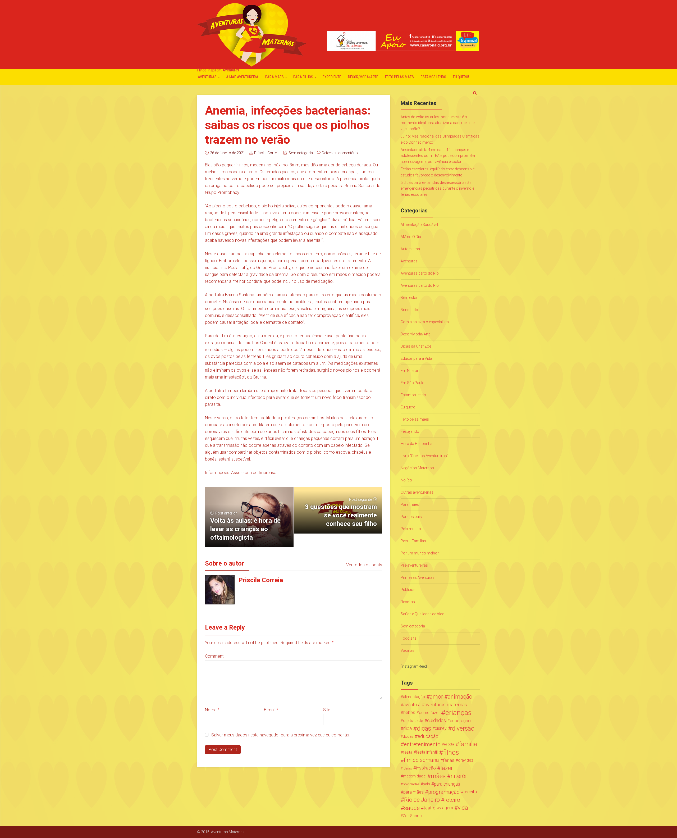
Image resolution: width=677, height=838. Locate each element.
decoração (460, 720)
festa (407, 752)
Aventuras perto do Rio (420, 273)
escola (449, 744)
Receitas (408, 602)
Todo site (408, 638)
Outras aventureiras (417, 492)
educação (428, 736)
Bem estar (409, 297)
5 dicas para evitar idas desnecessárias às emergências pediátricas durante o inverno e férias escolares (437, 188)
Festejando (410, 431)
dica (407, 728)
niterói (458, 776)
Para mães (274, 77)
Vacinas (407, 650)
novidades (411, 784)
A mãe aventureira (242, 77)
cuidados (436, 720)
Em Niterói (409, 370)
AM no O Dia (411, 237)
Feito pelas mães (399, 77)
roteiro (452, 800)
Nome (212, 709)
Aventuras (207, 77)
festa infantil (427, 752)
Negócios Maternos (417, 468)
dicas (424, 728)
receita (470, 791)
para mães (413, 792)
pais (426, 784)
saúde (412, 808)
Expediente (332, 77)
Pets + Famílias (413, 541)
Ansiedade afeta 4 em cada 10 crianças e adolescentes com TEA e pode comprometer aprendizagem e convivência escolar (438, 156)
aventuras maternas (446, 705)
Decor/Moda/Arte (363, 77)
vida (463, 808)
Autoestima (410, 249)
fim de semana (421, 760)
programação (444, 792)
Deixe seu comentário (340, 153)
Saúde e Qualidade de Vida (422, 614)
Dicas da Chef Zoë (416, 346)
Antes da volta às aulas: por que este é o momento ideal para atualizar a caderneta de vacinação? (437, 123)
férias (448, 760)
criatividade (413, 720)
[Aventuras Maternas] (251, 34)
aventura (411, 704)
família (468, 744)
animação (460, 697)
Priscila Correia (267, 153)
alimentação (414, 696)
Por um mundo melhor (420, 553)
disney (441, 728)
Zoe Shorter (413, 816)
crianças (458, 712)
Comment (214, 656)
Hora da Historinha (416, 443)
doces (408, 736)
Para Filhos (303, 77)
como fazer (429, 712)
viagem (446, 807)
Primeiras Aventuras (417, 577)
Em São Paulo (412, 383)
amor (436, 697)
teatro (430, 807)
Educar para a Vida (416, 358)
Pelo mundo (411, 529)
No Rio (406, 480)
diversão (463, 728)
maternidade (414, 776)
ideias (407, 768)
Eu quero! (461, 77)
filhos (451, 752)
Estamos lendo (433, 77)
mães (438, 776)
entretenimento (422, 744)
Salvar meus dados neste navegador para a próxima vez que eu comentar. (280, 734)
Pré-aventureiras (414, 565)
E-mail (271, 709)
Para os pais (411, 516)
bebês (409, 712)
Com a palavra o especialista (425, 322)
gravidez (465, 760)
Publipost (409, 589)
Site (326, 709)
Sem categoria (301, 153)
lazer (447, 768)
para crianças (447, 784)
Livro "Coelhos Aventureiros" (424, 456)
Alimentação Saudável (419, 224)
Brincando (409, 310)
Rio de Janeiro (422, 800)
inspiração (426, 768)
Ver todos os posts (364, 564)
